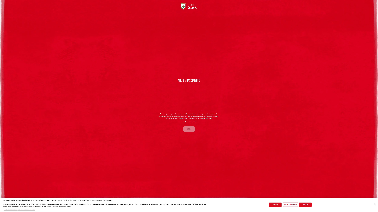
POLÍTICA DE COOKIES (11, 210)
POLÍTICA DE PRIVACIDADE (26, 210)
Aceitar (275, 204)
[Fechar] (375, 204)
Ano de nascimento (189, 80)
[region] (189, 205)
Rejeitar (305, 204)
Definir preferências (290, 204)
